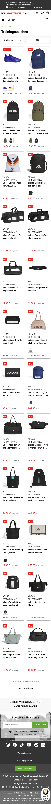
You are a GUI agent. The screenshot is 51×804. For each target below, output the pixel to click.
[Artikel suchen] (47, 20)
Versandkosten (39, 798)
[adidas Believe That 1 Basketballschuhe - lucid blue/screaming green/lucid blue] (12, 58)
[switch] (45, 799)
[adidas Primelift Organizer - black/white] (12, 582)
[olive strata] (5, 140)
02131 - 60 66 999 (10, 787)
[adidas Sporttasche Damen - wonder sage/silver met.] (12, 634)
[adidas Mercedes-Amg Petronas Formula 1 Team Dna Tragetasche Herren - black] (12, 477)
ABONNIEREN (40, 725)
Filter (38, 40)
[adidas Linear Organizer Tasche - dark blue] (38, 372)
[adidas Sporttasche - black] (38, 582)
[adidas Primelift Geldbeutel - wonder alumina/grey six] (38, 529)
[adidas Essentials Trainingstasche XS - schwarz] (12, 267)
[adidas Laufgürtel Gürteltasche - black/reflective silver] (38, 267)
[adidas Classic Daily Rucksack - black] (12, 110)
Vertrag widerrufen (25, 768)
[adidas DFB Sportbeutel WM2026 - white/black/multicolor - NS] (12, 162)
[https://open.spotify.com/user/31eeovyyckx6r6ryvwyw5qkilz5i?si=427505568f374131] (36, 745)
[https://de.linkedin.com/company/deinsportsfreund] (43, 745)
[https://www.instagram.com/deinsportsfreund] (8, 745)
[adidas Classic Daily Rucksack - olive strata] (38, 110)
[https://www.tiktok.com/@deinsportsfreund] (21, 745)
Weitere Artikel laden (25, 688)
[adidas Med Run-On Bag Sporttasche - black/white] (12, 425)
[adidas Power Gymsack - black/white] (38, 477)
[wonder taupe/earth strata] (30, 350)
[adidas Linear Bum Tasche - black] (12, 320)
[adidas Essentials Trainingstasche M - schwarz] (12, 215)
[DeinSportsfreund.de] (13, 13)
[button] (39, 7)
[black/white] (5, 612)
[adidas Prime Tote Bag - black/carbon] (12, 529)
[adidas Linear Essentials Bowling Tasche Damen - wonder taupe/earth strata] (38, 320)
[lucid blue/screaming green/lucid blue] (5, 87)
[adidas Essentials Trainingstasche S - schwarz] (38, 215)
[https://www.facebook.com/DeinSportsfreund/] (14, 745)
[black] (10, 140)
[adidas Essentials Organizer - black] (38, 162)
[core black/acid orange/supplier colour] (10, 87)
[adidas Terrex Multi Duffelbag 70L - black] (38, 634)
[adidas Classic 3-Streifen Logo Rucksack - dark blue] (38, 58)
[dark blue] (30, 87)
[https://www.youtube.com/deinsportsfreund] (29, 745)
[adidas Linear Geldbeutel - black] (12, 372)
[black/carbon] (5, 559)
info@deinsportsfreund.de (25, 783)
